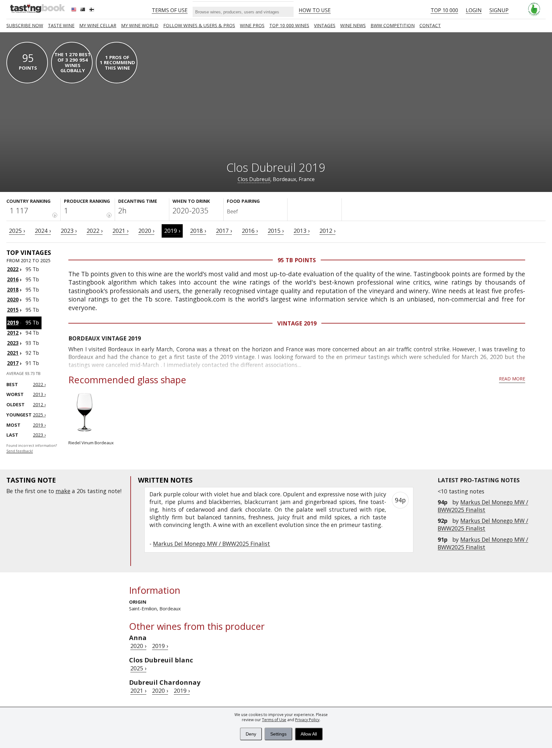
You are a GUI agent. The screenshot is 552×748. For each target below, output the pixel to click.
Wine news (353, 25)
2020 (13, 299)
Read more (512, 379)
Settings (278, 734)
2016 (13, 279)
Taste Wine (61, 25)
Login (474, 10)
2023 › (69, 230)
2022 (13, 269)
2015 (13, 309)
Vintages (324, 25)
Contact (430, 25)
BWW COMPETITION (393, 25)
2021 (13, 352)
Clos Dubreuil (254, 179)
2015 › (276, 230)
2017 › (224, 230)
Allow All (309, 734)
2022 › (95, 230)
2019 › (172, 230)
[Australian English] (83, 10)
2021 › (120, 230)
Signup (499, 10)
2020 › (146, 230)
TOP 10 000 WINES (289, 25)
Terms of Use (274, 719)
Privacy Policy (307, 719)
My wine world (139, 25)
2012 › (327, 230)
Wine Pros (252, 25)
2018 (13, 289)
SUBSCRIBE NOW (24, 25)
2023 (13, 343)
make (63, 491)
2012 (13, 332)
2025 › (17, 230)
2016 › (250, 230)
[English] (74, 10)
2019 (13, 322)
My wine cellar (97, 25)
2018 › (198, 230)
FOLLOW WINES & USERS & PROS (199, 25)
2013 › (302, 230)
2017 (13, 363)
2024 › (43, 230)
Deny (251, 734)
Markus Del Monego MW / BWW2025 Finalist (483, 506)
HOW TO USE (315, 10)
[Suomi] (92, 10)
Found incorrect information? (31, 448)
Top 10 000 (444, 10)
